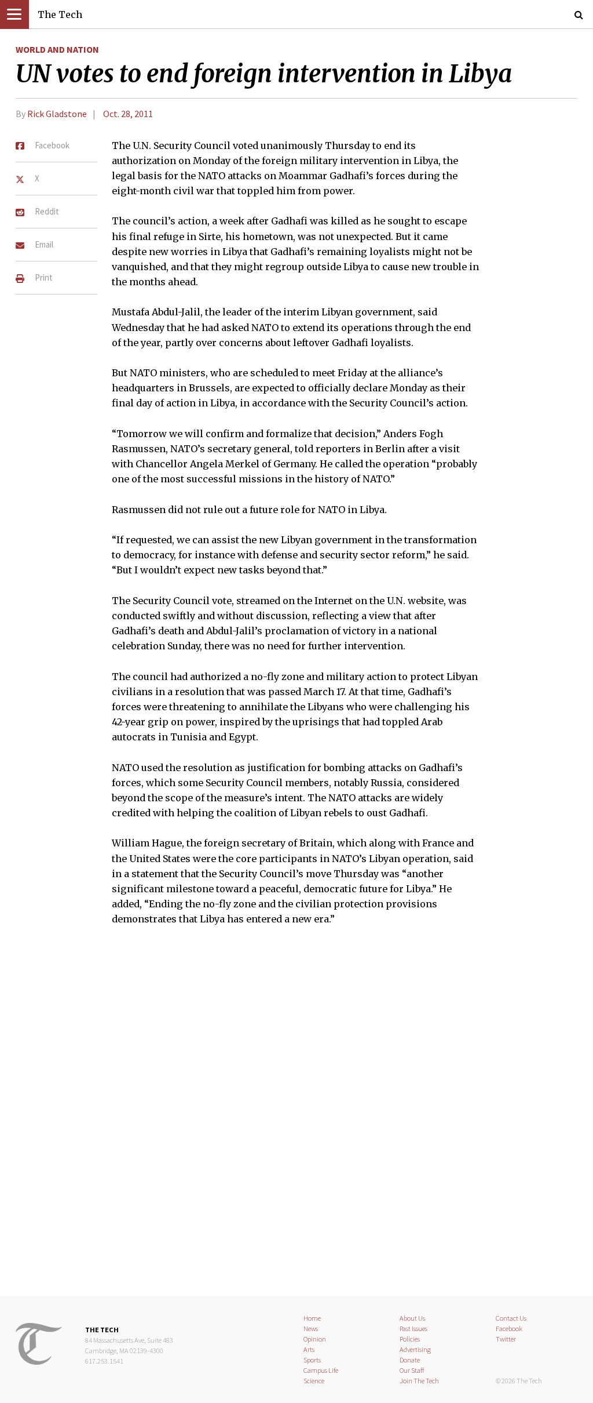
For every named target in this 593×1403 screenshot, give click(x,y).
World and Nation (57, 49)
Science (313, 1380)
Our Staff (412, 1370)
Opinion (314, 1339)
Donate (410, 1359)
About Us (412, 1318)
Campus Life (320, 1370)
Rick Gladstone (57, 113)
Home (312, 1318)
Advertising (415, 1349)
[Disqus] (296, 1118)
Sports (312, 1359)
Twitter (506, 1339)
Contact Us (511, 1318)
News (310, 1328)
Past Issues (413, 1328)
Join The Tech (419, 1380)
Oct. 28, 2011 (128, 113)
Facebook (509, 1328)
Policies (410, 1339)
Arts (308, 1349)
